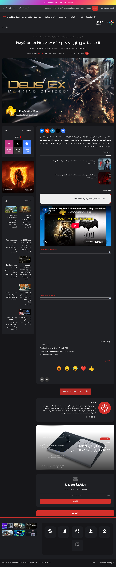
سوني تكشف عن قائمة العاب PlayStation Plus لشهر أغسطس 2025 (74, 161)
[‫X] (58, 130)
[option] (75, 447)
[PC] (63, 532)
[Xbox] (104, 532)
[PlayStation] (91, 532)
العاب (73, 17)
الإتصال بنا (5, 563)
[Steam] (50, 532)
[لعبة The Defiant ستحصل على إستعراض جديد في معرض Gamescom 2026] (11, 259)
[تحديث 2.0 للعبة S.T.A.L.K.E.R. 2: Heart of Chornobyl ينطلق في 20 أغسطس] (11, 312)
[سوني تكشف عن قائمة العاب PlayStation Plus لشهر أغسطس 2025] (104, 164)
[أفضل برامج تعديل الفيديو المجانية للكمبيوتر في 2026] (11, 287)
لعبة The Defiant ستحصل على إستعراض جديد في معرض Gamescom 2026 (11, 270)
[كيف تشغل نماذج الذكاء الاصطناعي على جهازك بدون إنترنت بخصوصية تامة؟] (25, 287)
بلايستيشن (67, 37)
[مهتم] (105, 22)
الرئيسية (89, 17)
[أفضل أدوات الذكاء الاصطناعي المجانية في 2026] (25, 312)
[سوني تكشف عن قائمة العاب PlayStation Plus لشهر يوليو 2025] (104, 178)
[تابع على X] (80, 53)
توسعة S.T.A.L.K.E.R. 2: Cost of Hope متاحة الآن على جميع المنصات (26, 220)
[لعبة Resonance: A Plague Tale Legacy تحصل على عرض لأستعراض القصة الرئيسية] (19, 526)
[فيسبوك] (63, 130)
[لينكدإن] (52, 130)
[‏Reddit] (47, 130)
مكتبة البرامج (27, 17)
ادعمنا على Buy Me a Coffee (74, 392)
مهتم (83, 53)
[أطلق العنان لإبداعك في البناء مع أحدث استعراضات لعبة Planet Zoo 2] (11, 209)
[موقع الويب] (94, 417)
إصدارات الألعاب (11, 17)
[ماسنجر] (42, 130)
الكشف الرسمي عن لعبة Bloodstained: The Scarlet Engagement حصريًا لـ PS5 (91, 451)
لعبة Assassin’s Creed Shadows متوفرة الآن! (58, 2)
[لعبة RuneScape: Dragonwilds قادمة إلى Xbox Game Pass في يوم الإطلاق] (11, 234)
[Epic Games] (77, 545)
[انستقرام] (86, 417)
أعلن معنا (37, 17)
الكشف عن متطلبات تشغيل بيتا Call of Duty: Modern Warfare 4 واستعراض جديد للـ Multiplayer (60, 8)
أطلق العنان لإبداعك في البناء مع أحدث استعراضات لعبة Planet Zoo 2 (11, 220)
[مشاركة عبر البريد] (47, 379)
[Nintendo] (77, 532)
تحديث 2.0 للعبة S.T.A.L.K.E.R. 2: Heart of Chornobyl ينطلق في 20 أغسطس (11, 322)
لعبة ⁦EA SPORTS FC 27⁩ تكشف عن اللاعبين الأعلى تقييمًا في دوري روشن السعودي (25, 245)
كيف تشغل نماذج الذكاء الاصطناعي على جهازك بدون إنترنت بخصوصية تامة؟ (25, 297)
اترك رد (75, 513)
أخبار (81, 17)
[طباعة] (42, 379)
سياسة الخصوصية (16, 563)
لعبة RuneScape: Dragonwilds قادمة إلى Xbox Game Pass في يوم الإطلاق (11, 245)
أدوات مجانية (50, 17)
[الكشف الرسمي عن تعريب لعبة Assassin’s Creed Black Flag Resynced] (7, 533)
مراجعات (62, 17)
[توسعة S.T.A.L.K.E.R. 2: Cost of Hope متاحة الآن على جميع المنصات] (25, 209)
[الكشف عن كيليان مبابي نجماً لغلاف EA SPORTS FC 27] (31, 533)
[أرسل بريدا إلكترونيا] (78, 53)
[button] (91, 369)
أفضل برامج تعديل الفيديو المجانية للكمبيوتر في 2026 (11, 295)
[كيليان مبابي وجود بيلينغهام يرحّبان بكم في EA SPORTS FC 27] (7, 526)
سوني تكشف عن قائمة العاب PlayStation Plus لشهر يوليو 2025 (76, 175)
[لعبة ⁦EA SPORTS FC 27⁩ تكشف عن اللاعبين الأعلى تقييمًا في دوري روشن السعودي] (25, 234)
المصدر (108, 361)
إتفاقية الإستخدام (28, 563)
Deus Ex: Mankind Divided (47, 295)
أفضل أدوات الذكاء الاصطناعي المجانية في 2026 (25, 320)
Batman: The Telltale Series (48, 249)
